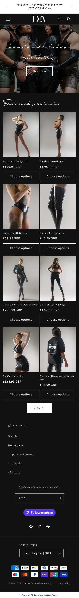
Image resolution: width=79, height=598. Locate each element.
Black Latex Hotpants (15, 232)
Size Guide (15, 463)
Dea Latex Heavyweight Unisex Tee (57, 378)
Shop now (39, 71)
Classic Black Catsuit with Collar (20, 304)
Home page (15, 445)
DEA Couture (23, 583)
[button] (8, 18)
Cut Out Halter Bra (13, 376)
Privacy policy (62, 583)
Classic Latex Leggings (52, 304)
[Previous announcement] (7, 6)
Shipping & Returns (20, 454)
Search (12, 436)
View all (39, 408)
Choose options (21, 176)
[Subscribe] (59, 498)
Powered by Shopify (41, 583)
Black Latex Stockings (52, 232)
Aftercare (14, 472)
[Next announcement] (71, 6)
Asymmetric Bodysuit (15, 161)
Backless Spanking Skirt (53, 161)
